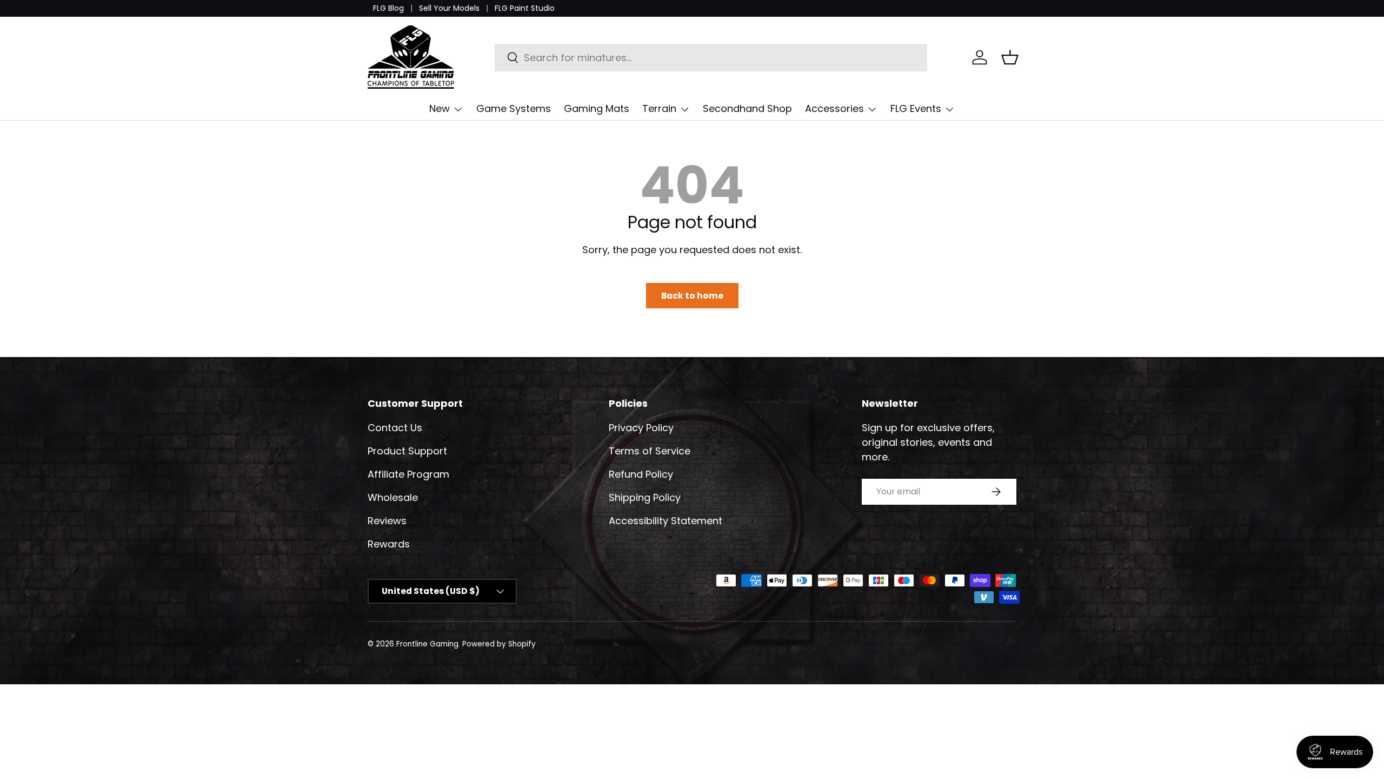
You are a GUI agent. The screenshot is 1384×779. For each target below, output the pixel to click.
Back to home (692, 295)
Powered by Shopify (499, 644)
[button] (1010, 57)
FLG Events (915, 108)
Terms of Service (649, 451)
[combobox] (711, 57)
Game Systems (513, 108)
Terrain (659, 108)
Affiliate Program (408, 474)
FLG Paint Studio (525, 8)
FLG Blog (388, 8)
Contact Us (395, 427)
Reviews (387, 520)
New (439, 108)
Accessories (834, 108)
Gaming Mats (596, 108)
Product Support (407, 451)
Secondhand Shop (747, 108)
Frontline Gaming (427, 644)
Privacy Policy (641, 427)
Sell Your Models (449, 8)
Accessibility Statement (665, 520)
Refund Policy (641, 474)
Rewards (389, 544)
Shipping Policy (645, 497)
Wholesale (393, 497)
